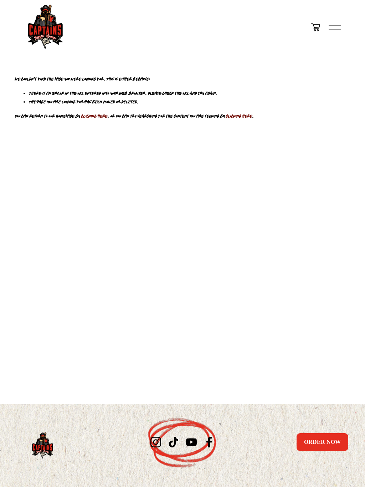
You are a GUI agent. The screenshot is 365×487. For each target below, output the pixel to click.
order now (322, 442)
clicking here (94, 116)
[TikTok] (173, 442)
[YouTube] (191, 442)
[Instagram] (155, 442)
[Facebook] (209, 442)
